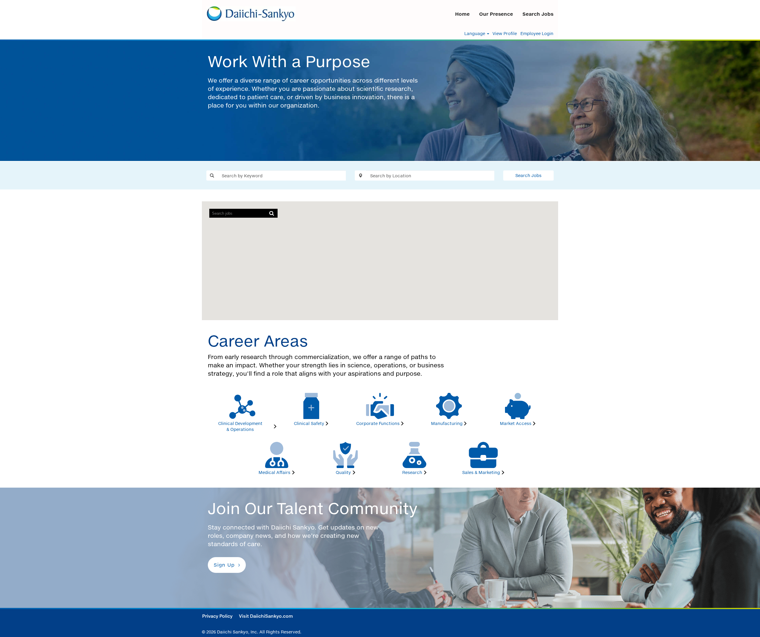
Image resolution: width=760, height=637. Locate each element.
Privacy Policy (217, 616)
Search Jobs (537, 14)
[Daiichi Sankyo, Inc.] (251, 14)
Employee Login (536, 33)
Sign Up (224, 565)
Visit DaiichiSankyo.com (266, 616)
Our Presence (496, 14)
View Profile (505, 33)
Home (462, 14)
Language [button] (475, 33)
